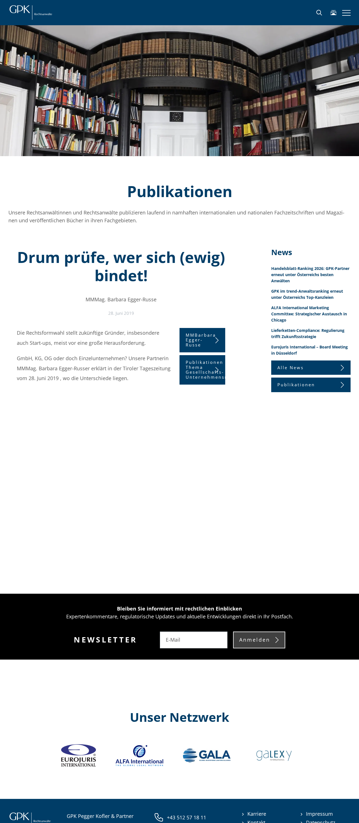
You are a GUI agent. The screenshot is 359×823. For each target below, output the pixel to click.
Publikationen (296, 384)
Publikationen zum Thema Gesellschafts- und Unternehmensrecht (205, 369)
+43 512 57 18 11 (186, 817)
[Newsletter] (333, 13)
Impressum (319, 813)
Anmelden (254, 639)
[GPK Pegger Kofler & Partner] (30, 12)
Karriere (256, 813)
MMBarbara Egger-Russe (201, 340)
